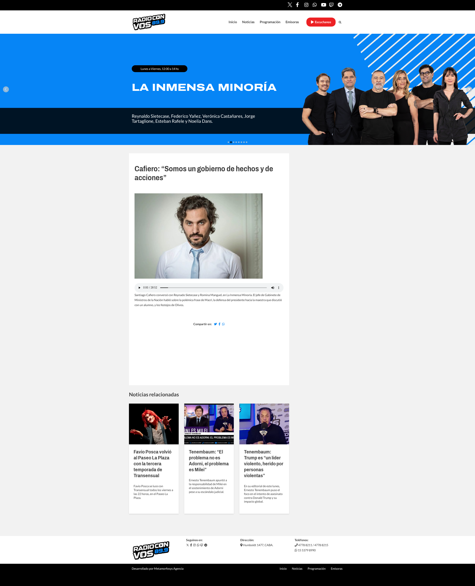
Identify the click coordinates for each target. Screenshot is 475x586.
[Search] (340, 22)
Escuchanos (322, 22)
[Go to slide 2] (231, 142)
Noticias (248, 22)
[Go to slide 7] (244, 142)
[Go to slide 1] (228, 142)
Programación (270, 22)
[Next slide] (469, 89)
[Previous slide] (6, 89)
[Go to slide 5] (239, 142)
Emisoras (292, 22)
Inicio (233, 22)
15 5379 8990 (306, 550)
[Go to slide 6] (241, 142)
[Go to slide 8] (246, 142)
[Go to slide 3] (233, 142)
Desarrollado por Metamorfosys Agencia (158, 568)
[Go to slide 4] (236, 142)
